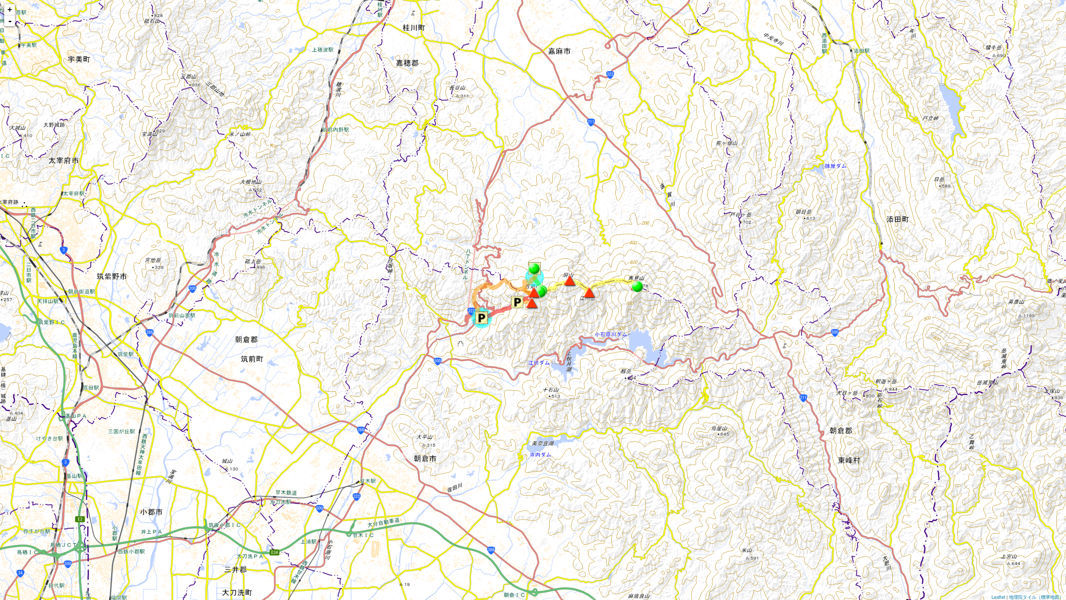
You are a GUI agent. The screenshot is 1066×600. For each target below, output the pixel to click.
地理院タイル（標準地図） (1036, 596)
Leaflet (998, 596)
